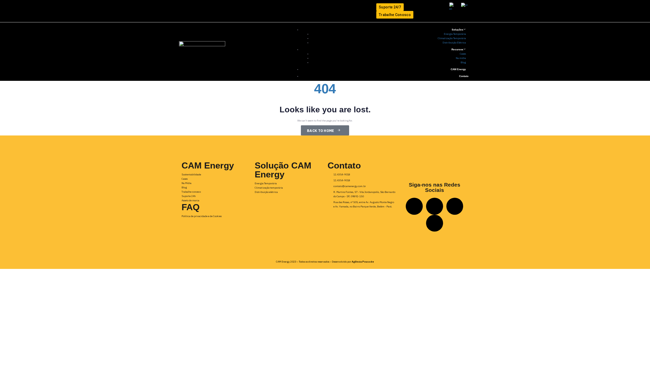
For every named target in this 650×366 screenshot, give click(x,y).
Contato (463, 76)
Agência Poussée (363, 261)
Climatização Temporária (452, 38)
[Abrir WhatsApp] (637, 353)
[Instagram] (205, 11)
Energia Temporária (455, 34)
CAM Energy (458, 69)
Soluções (457, 29)
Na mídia (461, 58)
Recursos (457, 49)
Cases (463, 53)
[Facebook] (223, 11)
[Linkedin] (187, 11)
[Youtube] (242, 11)
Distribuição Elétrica (454, 42)
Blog (463, 62)
